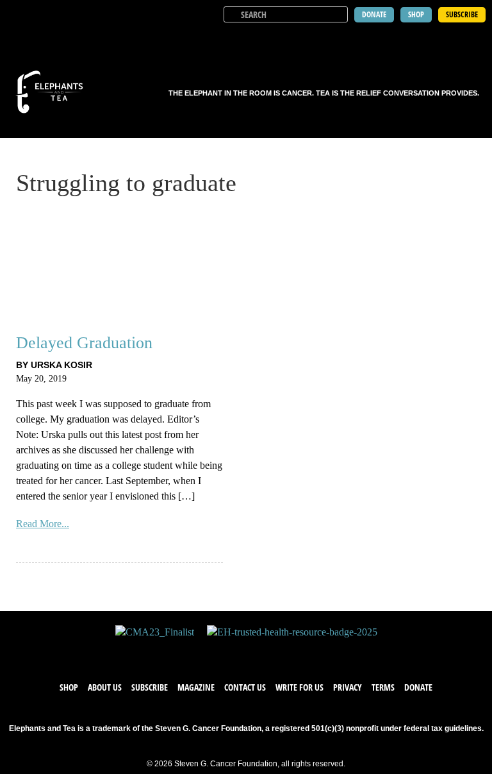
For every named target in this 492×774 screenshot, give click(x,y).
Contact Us (245, 687)
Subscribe (149, 687)
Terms (383, 687)
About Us (105, 687)
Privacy (347, 687)
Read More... (42, 523)
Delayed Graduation (84, 342)
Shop (69, 687)
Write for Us (299, 687)
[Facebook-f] (207, 651)
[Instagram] (258, 651)
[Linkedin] (284, 651)
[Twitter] (233, 651)
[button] (474, 38)
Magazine (196, 687)
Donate (418, 687)
